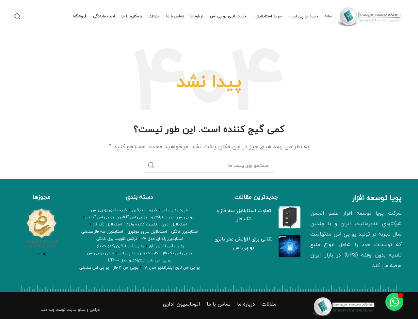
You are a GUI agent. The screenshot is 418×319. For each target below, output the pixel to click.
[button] (39, 254)
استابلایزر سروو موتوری (147, 231)
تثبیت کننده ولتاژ (141, 224)
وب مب (48, 309)
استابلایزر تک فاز (107, 224)
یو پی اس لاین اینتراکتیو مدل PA (171, 267)
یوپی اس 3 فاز (125, 267)
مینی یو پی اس (100, 253)
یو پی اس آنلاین (100, 217)
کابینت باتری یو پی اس (138, 253)
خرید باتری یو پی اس (109, 209)
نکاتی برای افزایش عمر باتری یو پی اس (244, 243)
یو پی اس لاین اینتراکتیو (172, 217)
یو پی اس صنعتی (94, 267)
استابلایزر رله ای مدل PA (162, 238)
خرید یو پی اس (175, 209)
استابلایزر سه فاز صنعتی (102, 231)
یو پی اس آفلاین (132, 217)
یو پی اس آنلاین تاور (166, 245)
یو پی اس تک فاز (177, 253)
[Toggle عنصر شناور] (394, 302)
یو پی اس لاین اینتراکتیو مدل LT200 (139, 260)
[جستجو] (17, 16)
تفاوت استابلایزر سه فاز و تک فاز (244, 214)
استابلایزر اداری (174, 224)
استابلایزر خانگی (184, 231)
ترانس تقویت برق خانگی (116, 238)
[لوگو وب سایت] (371, 15)
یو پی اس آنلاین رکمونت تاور (119, 245)
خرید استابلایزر (144, 209)
